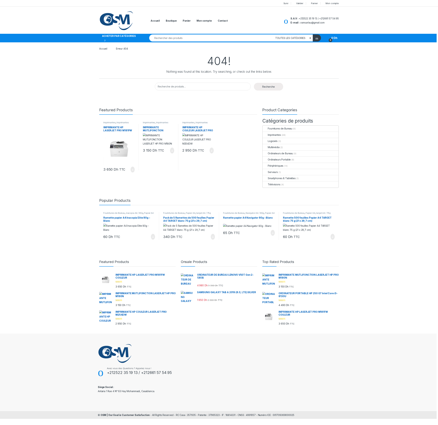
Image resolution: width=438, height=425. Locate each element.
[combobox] (211, 37)
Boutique (171, 20)
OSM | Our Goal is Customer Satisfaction (125, 415)
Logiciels (273, 141)
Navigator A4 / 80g (255, 213)
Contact (223, 20)
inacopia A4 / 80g (134, 213)
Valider (299, 3)
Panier (314, 3)
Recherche (268, 86)
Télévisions (274, 184)
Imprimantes (109, 122)
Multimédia (273, 147)
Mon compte (332, 3)
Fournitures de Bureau (280, 128)
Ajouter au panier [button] (131, 169)
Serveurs (273, 172)
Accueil (155, 20)
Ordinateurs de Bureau (280, 153)
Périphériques (275, 165)
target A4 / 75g (203, 213)
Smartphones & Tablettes (282, 178)
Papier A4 (149, 213)
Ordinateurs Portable (279, 159)
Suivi (286, 3)
